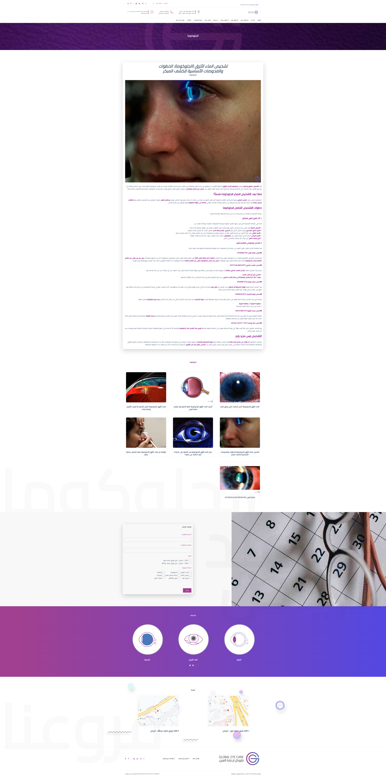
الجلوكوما (174, 572)
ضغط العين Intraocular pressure (240, 497)
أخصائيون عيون (234, 20)
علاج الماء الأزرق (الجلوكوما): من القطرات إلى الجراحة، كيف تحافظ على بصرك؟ (193, 453)
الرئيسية (259, 20)
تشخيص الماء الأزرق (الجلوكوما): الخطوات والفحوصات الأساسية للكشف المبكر (240, 453)
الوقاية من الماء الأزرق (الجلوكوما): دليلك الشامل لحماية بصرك (146, 453)
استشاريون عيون (244, 20)
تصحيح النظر (185, 575)
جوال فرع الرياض (163, 11)
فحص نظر (185, 578)
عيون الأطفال (172, 578)
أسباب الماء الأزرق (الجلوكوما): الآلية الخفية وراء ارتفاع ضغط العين (193, 408)
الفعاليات (189, 20)
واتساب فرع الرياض (162, 13)
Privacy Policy (141, 773)
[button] (196, 665)
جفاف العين (158, 578)
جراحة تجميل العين (171, 575)
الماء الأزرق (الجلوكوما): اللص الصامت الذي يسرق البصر (239, 406)
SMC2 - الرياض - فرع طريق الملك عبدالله (175, 563)
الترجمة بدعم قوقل (130, 773)
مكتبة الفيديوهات (198, 20)
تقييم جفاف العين (180, 20)
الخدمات (253, 20)
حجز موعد (166, 3)
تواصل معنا (159, 3)
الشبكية (159, 572)
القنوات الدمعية (147, 659)
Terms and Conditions (153, 773)
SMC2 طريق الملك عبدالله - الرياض (186, 13)
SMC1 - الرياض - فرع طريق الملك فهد (176, 560)
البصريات (159, 575)
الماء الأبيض (185, 572)
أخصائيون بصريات (224, 20)
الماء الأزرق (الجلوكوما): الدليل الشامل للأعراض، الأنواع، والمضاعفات (146, 408)
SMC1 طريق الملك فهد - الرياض (187, 11)
